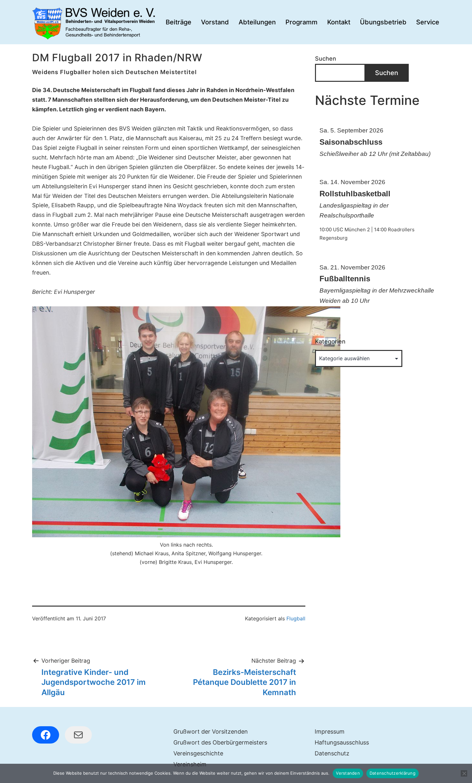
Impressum (330, 731)
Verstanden (348, 773)
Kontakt (338, 22)
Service (427, 22)
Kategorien (330, 341)
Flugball (295, 618)
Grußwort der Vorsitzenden (210, 731)
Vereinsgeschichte (198, 753)
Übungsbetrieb (383, 22)
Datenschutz (332, 753)
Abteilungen (257, 22)
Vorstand (215, 22)
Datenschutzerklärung (392, 773)
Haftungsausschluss (342, 742)
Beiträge (178, 22)
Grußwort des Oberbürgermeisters (220, 742)
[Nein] (464, 773)
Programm (301, 22)
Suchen (325, 58)
